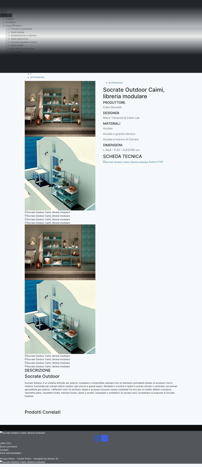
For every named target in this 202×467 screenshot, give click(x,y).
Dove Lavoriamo (8, 446)
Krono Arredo (7, 5)
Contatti (9, 61)
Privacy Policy (7, 458)
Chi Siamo (10, 22)
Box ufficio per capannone (23, 48)
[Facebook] (97, 438)
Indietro (31, 67)
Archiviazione (37, 77)
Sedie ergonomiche (19, 39)
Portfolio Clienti (13, 58)
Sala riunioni (16, 52)
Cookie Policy (24, 458)
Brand (8, 55)
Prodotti (9, 19)
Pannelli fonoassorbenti (21, 29)
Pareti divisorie (17, 32)
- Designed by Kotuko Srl (44, 458)
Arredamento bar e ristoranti (23, 35)
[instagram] (104, 438)
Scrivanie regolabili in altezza (24, 42)
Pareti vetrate (17, 45)
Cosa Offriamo (13, 25)
